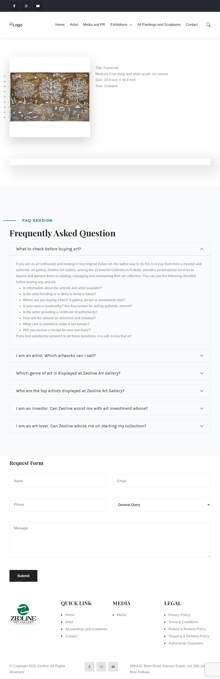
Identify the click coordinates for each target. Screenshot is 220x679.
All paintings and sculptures (86, 629)
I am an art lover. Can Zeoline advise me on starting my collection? (81, 426)
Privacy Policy (179, 615)
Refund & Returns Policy (187, 629)
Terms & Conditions (183, 622)
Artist (74, 24)
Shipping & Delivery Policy (188, 636)
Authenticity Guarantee (185, 643)
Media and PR (94, 24)
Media (121, 615)
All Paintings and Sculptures (158, 24)
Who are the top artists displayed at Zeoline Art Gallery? (70, 390)
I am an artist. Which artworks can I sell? (56, 355)
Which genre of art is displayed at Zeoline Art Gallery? (68, 373)
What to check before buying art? (48, 248)
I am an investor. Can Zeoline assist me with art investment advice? (82, 408)
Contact (192, 24)
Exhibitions (118, 24)
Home (60, 24)
